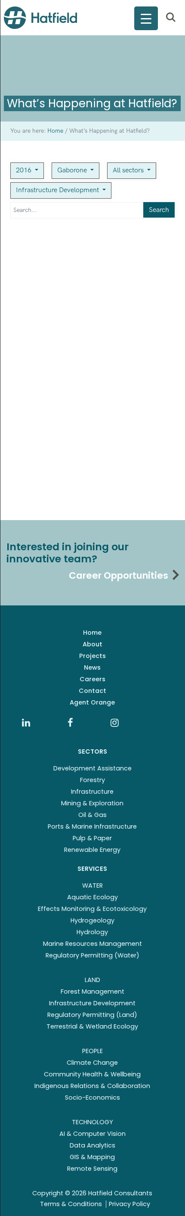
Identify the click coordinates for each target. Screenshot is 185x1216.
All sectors (129, 170)
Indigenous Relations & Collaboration (92, 1086)
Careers (92, 679)
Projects (92, 656)
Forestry (92, 780)
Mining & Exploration (92, 803)
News (92, 667)
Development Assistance (92, 768)
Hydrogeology (92, 920)
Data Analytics (92, 1145)
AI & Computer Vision (92, 1133)
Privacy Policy (129, 1204)
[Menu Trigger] (146, 18)
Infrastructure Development (58, 190)
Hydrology (92, 932)
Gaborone (73, 170)
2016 (24, 170)
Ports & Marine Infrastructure (92, 826)
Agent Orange (92, 702)
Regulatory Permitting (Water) (92, 955)
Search (159, 210)
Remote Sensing (92, 1168)
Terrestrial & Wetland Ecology (92, 1026)
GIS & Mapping (92, 1157)
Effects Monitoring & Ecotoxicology (92, 908)
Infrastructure (92, 791)
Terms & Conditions (71, 1204)
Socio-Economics (92, 1097)
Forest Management (92, 991)
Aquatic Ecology (92, 897)
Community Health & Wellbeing (92, 1074)
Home (92, 632)
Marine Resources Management (92, 943)
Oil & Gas (92, 815)
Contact (92, 690)
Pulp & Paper (92, 838)
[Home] (40, 17)
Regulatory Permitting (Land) (92, 1014)
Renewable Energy (92, 849)
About (92, 644)
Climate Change (92, 1062)
